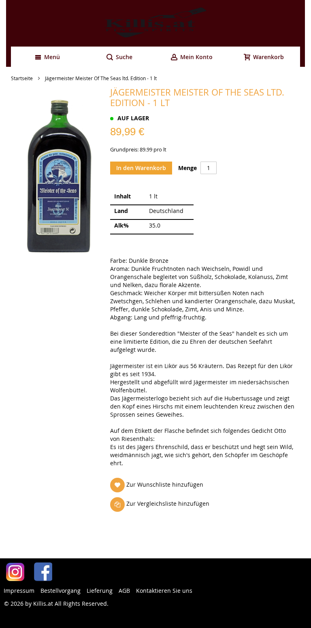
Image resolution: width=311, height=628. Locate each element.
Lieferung (100, 590)
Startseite (22, 78)
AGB (124, 590)
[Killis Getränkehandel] (155, 23)
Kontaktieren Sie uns (164, 590)
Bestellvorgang (60, 590)
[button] (158, 484)
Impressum (19, 590)
